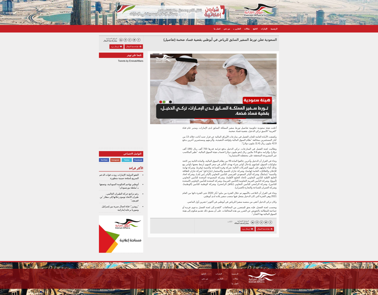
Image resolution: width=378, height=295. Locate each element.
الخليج (255, 29)
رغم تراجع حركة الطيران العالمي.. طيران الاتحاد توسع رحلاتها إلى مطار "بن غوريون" (119, 197)
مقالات (247, 29)
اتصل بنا (217, 29)
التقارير (220, 279)
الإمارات (264, 29)
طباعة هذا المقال (133, 46)
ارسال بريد (115, 46)
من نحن (227, 29)
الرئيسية (274, 29)
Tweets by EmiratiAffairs (130, 61)
